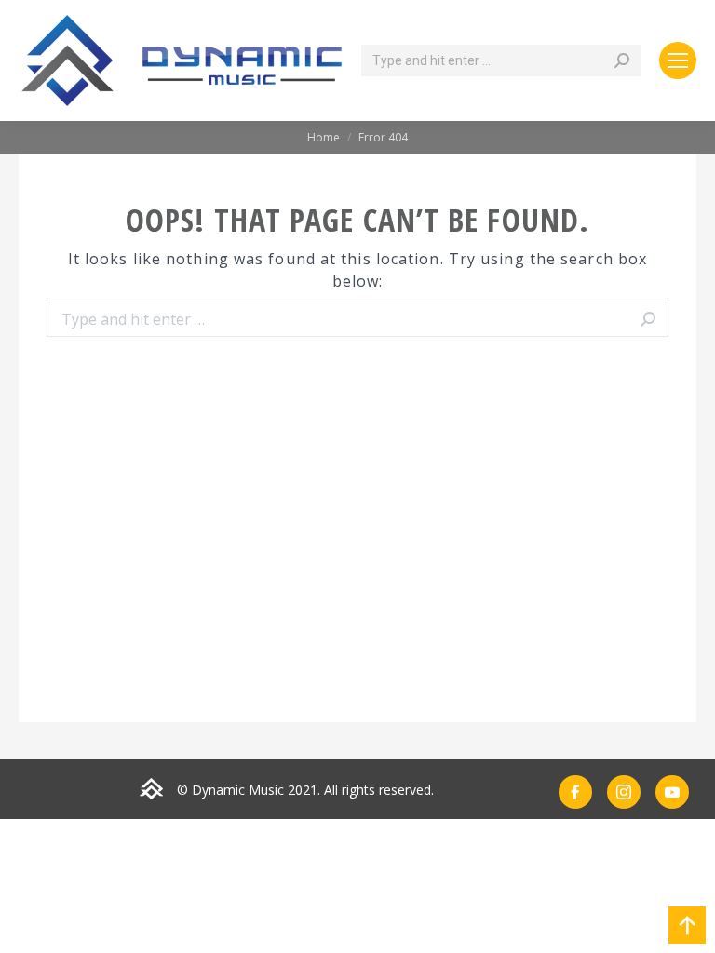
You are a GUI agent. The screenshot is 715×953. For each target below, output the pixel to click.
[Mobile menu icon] (677, 60)
